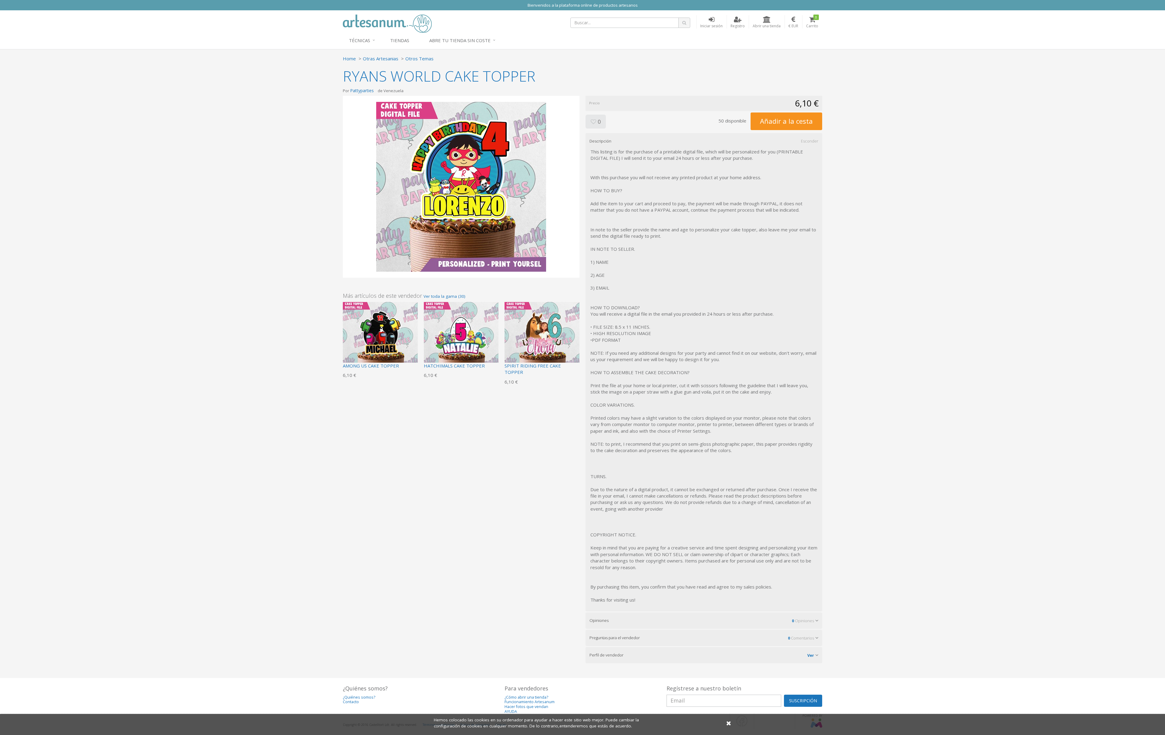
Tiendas (399, 40)
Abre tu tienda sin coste (460, 40)
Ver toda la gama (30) (444, 296)
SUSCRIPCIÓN (803, 700)
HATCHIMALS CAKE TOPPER (454, 366)
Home (349, 58)
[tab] (704, 141)
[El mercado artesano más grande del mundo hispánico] (387, 23)
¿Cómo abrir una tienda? (526, 697)
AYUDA (511, 711)
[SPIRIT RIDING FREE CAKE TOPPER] (542, 339)
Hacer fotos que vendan (526, 706)
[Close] (728, 723)
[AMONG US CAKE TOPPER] (380, 339)
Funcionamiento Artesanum (530, 701)
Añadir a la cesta (786, 121)
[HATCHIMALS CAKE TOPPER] (461, 339)
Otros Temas (419, 58)
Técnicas (359, 40)
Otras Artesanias (380, 58)
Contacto (351, 701)
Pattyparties (362, 90)
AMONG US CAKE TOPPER (371, 366)
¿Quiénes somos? (359, 697)
